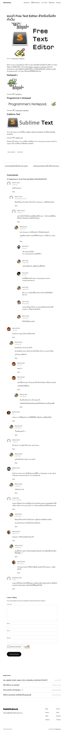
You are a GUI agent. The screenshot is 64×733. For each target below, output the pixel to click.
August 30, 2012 (16, 531)
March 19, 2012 (16, 411)
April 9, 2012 (25, 272)
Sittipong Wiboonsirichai (20, 198)
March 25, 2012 (16, 467)
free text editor (11, 152)
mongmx (14, 579)
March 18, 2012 (23, 226)
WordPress (58, 729)
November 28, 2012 (17, 577)
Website (9, 637)
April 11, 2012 (25, 301)
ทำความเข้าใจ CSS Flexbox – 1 (13, 690)
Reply (13, 191)
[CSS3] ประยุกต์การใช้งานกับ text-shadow (16, 166)
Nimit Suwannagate (17, 500)
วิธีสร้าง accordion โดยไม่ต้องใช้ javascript (17, 695)
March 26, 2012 (18, 483)
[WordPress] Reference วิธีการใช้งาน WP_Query (46, 166)
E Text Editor (42, 67)
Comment (9, 604)
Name (8, 623)
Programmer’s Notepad (22, 110)
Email (8, 630)
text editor (20, 152)
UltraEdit (36, 67)
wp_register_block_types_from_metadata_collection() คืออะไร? (25, 680)
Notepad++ (18, 94)
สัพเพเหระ (22, 58)
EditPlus (30, 67)
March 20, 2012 (16, 439)
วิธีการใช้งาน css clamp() (11, 685)
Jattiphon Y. (15, 441)
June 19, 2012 (15, 497)
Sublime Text (19, 138)
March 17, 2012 (16, 182)
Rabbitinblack (7, 2)
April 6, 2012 (25, 246)
